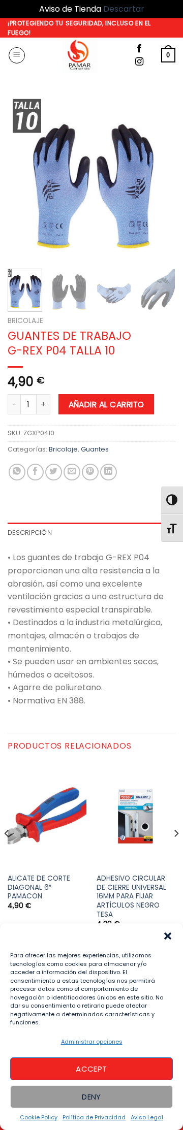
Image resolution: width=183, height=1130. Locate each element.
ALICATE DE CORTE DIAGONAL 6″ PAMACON (39, 887)
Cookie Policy (38, 1117)
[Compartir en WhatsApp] (17, 472)
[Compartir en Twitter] (53, 472)
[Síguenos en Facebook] (139, 48)
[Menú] (17, 55)
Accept (91, 1068)
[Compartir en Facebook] (35, 472)
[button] (168, 936)
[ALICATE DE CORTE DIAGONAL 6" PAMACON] (47, 815)
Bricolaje (25, 321)
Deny (91, 1096)
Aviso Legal (147, 1117)
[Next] (159, 177)
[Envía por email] (72, 472)
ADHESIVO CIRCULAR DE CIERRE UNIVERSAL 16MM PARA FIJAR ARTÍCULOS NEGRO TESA (131, 896)
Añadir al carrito (106, 404)
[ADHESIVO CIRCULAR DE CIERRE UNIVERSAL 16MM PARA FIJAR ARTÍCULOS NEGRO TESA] (136, 815)
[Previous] (24, 177)
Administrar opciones (92, 1042)
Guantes (95, 449)
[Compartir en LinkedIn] (108, 472)
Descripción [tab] (30, 532)
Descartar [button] (123, 9)
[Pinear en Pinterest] (90, 472)
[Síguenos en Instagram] (139, 62)
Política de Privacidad (94, 1117)
